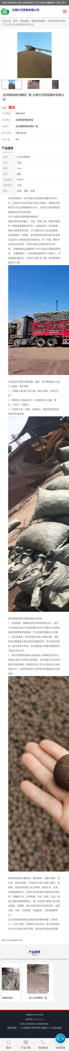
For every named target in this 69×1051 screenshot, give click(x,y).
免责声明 (35, 1028)
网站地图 (57, 1028)
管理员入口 (46, 1028)
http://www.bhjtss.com (12, 940)
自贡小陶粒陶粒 (51, 998)
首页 (15, 21)
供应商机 (24, 21)
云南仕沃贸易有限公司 (29, 1024)
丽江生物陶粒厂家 (18, 998)
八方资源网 (24, 1028)
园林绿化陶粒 (38, 21)
